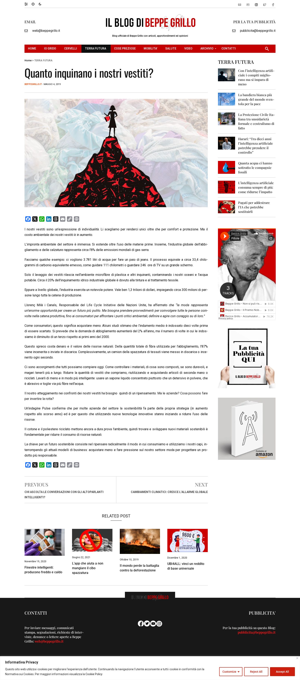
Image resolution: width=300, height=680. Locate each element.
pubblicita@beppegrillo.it (258, 31)
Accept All (282, 671)
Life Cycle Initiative (101, 305)
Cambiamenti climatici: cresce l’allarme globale (169, 492)
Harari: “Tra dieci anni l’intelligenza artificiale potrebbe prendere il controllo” (255, 145)
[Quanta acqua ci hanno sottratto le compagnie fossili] (226, 167)
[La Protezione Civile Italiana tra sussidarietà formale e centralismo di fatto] (226, 119)
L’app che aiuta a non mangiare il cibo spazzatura (87, 568)
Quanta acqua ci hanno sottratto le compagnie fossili (255, 167)
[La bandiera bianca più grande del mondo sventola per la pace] (226, 99)
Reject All (256, 671)
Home (28, 60)
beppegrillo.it (33, 84)
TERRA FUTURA (43, 60)
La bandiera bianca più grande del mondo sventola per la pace (256, 99)
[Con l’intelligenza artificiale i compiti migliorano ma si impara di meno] (226, 75)
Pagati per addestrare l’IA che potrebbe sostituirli (254, 207)
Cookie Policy (94, 674)
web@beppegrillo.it (46, 31)
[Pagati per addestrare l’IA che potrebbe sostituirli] (226, 207)
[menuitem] (32, 49)
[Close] (297, 658)
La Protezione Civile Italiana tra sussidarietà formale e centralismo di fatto (256, 121)
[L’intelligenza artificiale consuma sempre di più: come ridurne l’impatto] (226, 187)
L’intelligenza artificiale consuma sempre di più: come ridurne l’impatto (256, 187)
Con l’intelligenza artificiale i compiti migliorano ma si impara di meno (256, 77)
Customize (229, 671)
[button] (28, 3)
